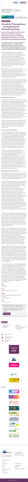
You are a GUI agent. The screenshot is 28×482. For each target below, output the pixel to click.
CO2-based (16, 9)
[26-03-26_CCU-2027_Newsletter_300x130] (14, 404)
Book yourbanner (14, 349)
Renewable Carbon (6, 459)
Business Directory (6, 469)
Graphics (4, 465)
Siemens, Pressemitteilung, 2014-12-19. (9, 290)
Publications (4, 463)
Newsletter (4, 470)
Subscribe (6, 313)
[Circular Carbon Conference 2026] (14, 415)
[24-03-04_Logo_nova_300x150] (14, 361)
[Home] (20, 3)
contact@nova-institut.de (7, 455)
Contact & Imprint (18, 463)
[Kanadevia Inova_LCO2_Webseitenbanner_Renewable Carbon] (14, 18)
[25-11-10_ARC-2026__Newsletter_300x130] (14, 399)
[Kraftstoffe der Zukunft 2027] (14, 431)
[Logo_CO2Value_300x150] (14, 376)
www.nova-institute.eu (6, 456)
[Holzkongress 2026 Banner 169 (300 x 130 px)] (14, 410)
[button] (2, 302)
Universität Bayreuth (5, 297)
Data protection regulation (20, 468)
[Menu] (3, 2)
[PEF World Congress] (14, 426)
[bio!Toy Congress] (14, 437)
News (3, 467)
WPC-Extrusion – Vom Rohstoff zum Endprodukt (7, 326)
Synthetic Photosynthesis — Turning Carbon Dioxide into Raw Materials (19, 327)
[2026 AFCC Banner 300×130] (14, 421)
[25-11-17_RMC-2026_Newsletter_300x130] (14, 393)
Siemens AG (3, 296)
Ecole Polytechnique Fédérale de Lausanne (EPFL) (11, 295)
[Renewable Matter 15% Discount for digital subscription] (14, 382)
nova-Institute (5, 472)
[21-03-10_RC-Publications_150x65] (14, 366)
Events (3, 461)
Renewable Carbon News (6, 9)
